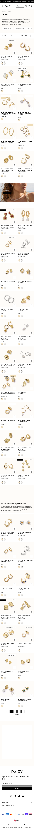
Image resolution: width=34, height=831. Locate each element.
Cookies (20, 824)
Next (27, 711)
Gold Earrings (7, 28)
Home (3, 11)
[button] (31, 6)
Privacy (12, 824)
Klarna (28, 824)
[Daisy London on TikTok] (19, 796)
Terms (5, 824)
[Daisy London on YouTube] (23, 796)
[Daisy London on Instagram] (11, 796)
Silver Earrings (19, 28)
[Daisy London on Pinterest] (15, 796)
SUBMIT (17, 788)
